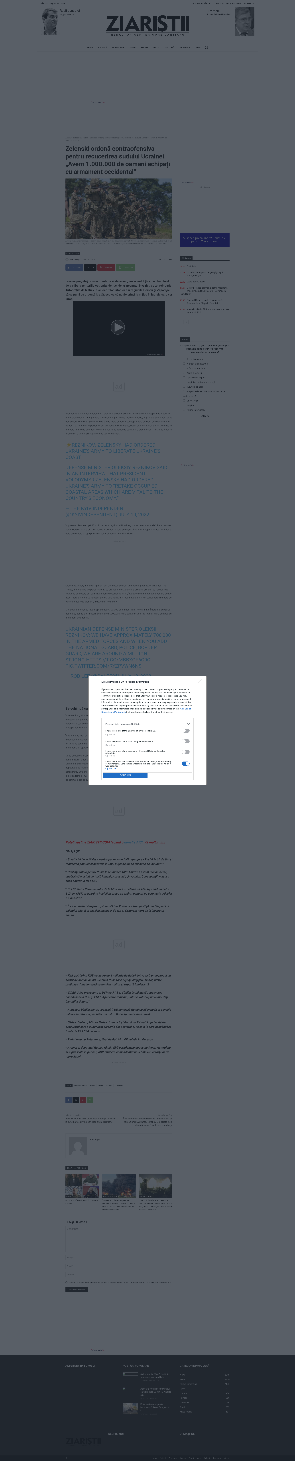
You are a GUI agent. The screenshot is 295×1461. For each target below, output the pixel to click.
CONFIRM (125, 775)
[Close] (201, 682)
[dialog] (147, 730)
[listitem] (147, 723)
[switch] (186, 731)
